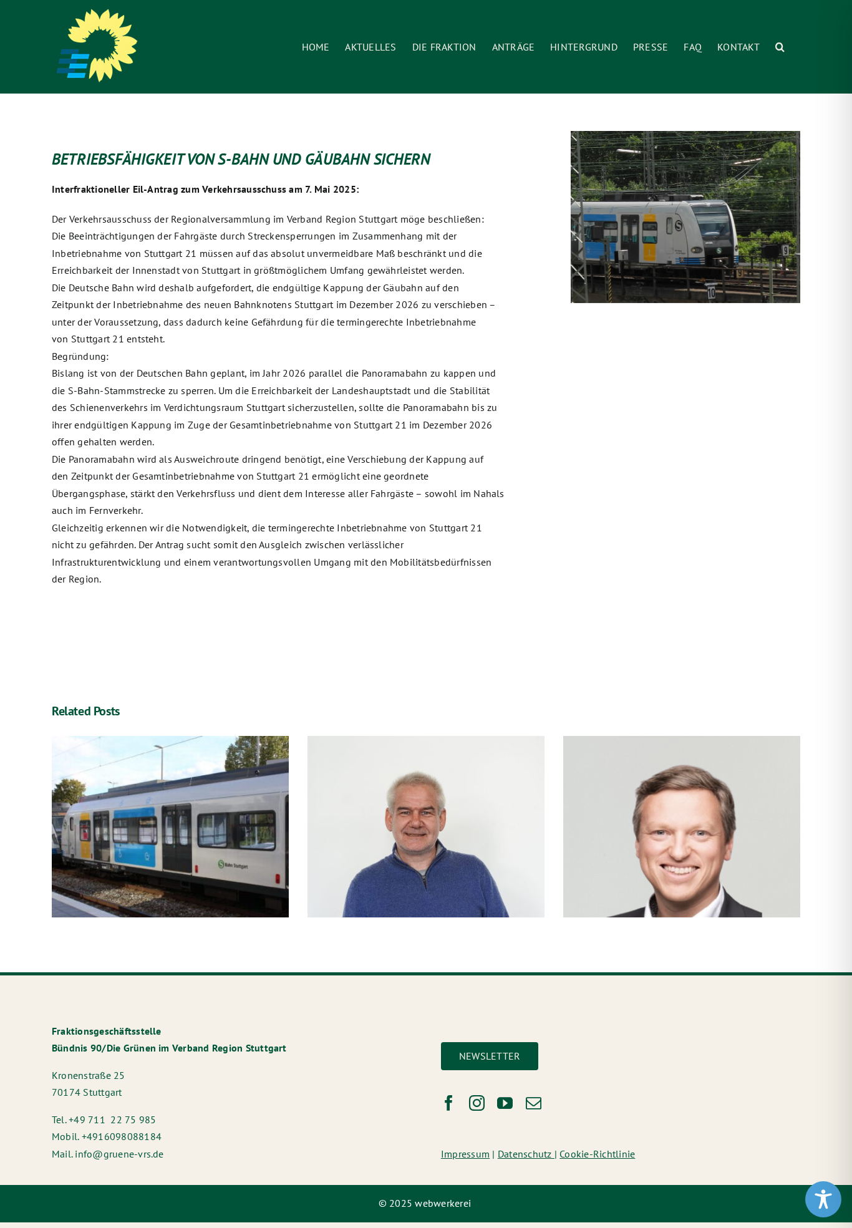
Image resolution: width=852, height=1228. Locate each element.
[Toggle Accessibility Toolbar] (823, 1199)
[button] (780, 47)
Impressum (465, 1154)
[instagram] (477, 1103)
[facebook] (449, 1103)
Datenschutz (526, 1154)
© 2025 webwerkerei (426, 1203)
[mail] (533, 1103)
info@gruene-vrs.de (119, 1154)
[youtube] (505, 1103)
